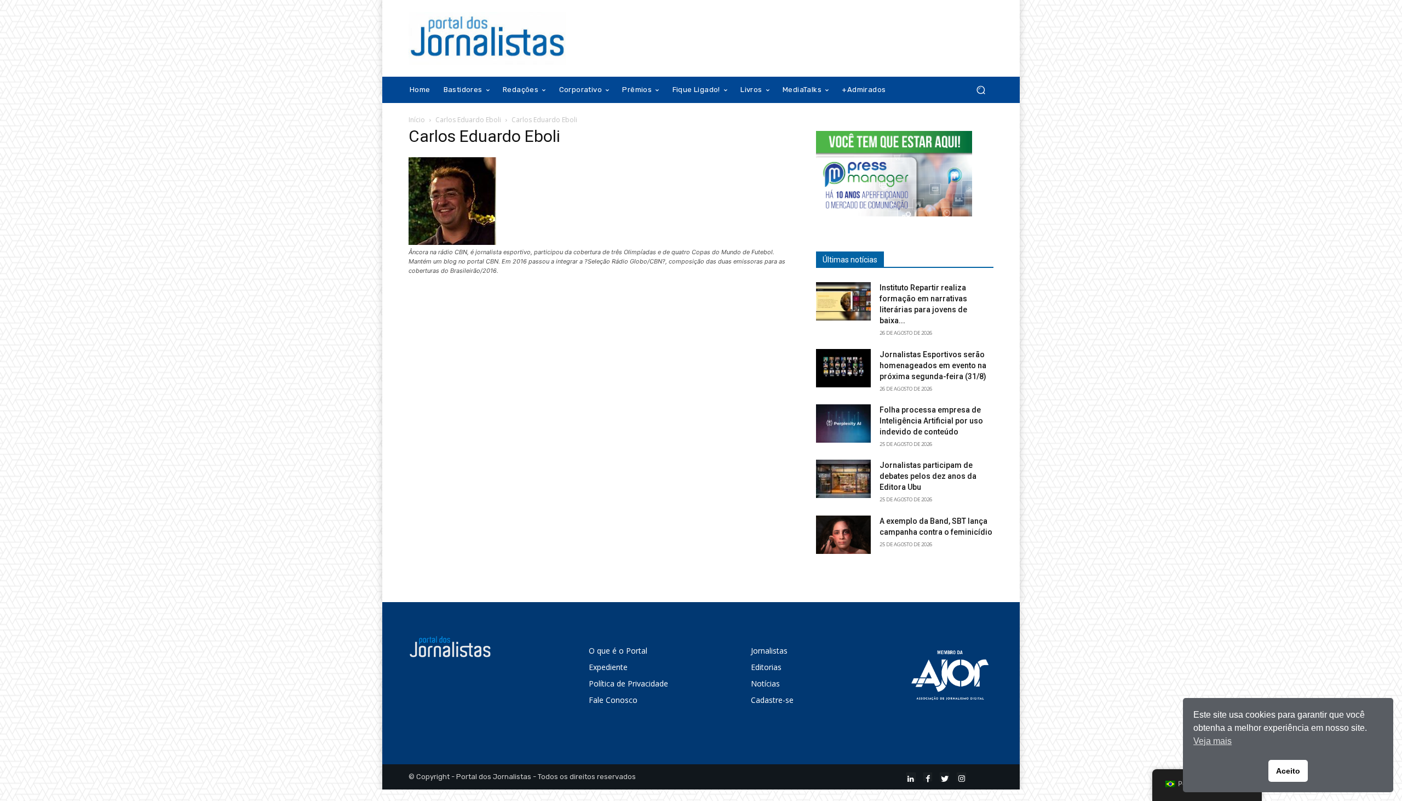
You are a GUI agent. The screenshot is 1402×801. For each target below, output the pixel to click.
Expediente (608, 667)
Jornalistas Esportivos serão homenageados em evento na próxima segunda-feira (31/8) (933, 365)
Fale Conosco (613, 700)
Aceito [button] (1288, 770)
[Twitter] (944, 777)
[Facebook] (928, 777)
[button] (980, 90)
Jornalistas (769, 650)
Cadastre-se (772, 700)
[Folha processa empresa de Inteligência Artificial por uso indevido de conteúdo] (843, 423)
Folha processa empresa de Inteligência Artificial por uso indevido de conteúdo (931, 420)
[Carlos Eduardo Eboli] (452, 242)
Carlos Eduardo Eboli (468, 119)
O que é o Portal (618, 650)
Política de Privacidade (628, 683)
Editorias (766, 667)
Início (417, 119)
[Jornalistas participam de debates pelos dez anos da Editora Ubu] (843, 479)
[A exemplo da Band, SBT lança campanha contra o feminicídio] (843, 535)
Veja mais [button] (1212, 741)
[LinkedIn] (911, 777)
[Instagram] (961, 777)
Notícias (765, 683)
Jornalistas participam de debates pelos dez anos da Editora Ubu (928, 476)
